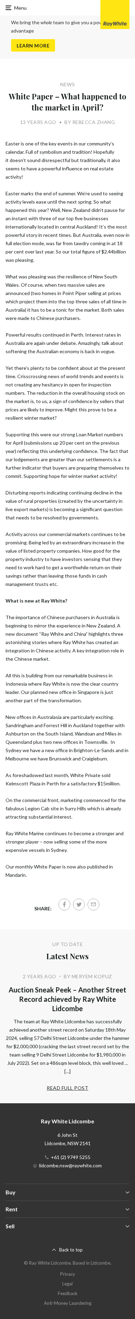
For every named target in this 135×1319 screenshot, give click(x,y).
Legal (67, 1283)
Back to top (71, 1250)
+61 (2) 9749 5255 (70, 1157)
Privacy (67, 1274)
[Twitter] (79, 904)
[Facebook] (64, 904)
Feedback (68, 1293)
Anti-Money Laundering (67, 1303)
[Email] (93, 904)
